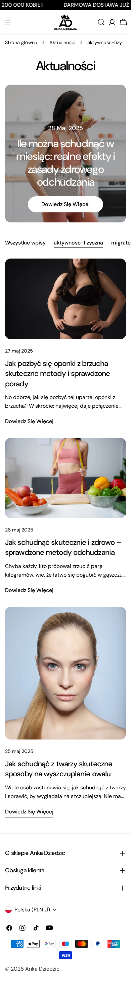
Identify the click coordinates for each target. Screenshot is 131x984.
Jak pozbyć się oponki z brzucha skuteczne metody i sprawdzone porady (57, 374)
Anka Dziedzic (42, 968)
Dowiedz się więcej (65, 204)
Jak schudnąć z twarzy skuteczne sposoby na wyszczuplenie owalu (58, 769)
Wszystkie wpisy (25, 242)
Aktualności (62, 42)
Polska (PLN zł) (32, 909)
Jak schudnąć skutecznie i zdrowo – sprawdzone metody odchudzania (63, 547)
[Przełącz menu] (7, 22)
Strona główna (21, 42)
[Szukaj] (101, 22)
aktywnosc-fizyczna (78, 242)
